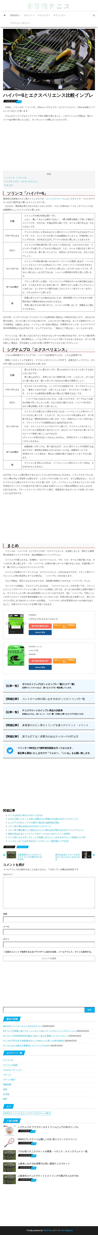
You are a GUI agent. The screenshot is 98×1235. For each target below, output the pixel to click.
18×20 (6, 1113)
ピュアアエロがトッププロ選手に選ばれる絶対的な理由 (33, 822)
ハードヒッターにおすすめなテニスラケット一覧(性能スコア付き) (38, 841)
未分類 (6, 1094)
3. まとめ (8, 185)
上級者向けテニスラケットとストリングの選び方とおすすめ (29, 857)
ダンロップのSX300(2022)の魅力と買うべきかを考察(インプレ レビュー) (36, 1036)
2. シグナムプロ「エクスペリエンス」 (21, 181)
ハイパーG (33, 650)
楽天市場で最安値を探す (40, 626)
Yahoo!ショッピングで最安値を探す (64, 626)
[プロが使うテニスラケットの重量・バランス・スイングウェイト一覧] (9, 1155)
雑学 (5, 1099)
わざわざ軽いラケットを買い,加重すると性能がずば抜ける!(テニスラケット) (43, 819)
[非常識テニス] (4, 15)
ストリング (43, 15)
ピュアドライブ (29, 1113)
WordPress (47, 1230)
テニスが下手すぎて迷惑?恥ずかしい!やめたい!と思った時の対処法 (33, 1041)
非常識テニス (49, 6)
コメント (8, 874)
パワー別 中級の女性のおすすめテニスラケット (30, 826)
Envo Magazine (67, 1230)
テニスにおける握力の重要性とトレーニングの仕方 (26, 1045)
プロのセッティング (12, 1070)
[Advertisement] (49, 146)
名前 (5, 914)
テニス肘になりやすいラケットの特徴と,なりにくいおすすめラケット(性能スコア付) (46, 837)
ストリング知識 (10, 1065)
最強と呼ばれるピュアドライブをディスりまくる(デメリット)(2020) (39, 834)
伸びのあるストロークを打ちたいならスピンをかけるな (67, 857)
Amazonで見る (40, 632)
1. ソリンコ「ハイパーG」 (16, 177)
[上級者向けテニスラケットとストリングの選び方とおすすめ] (9, 1179)
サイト (6, 939)
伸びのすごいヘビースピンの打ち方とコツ (22, 1026)
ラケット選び (9, 1079)
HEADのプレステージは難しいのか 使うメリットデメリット (47, 1139)
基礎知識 (14, 15)
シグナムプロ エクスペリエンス (43, 619)
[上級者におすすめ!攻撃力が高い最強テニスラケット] (9, 1167)
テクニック (58, 15)
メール (6, 926)
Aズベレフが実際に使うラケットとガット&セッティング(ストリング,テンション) (39, 1031)
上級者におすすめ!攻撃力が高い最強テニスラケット (44, 1163)
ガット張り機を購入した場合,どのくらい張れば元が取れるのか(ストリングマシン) (45, 830)
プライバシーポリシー (20, 23)
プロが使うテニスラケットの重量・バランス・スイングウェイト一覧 (53, 1151)
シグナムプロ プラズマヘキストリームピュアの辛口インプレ (48, 1127)
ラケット (28, 15)
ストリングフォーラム (56, 199)
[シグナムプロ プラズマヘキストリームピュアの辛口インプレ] (9, 1130)
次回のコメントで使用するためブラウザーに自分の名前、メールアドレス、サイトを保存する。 (49, 952)
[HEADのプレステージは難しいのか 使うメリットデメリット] (9, 1142)
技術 (5, 1089)
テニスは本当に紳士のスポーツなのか (25, 815)
